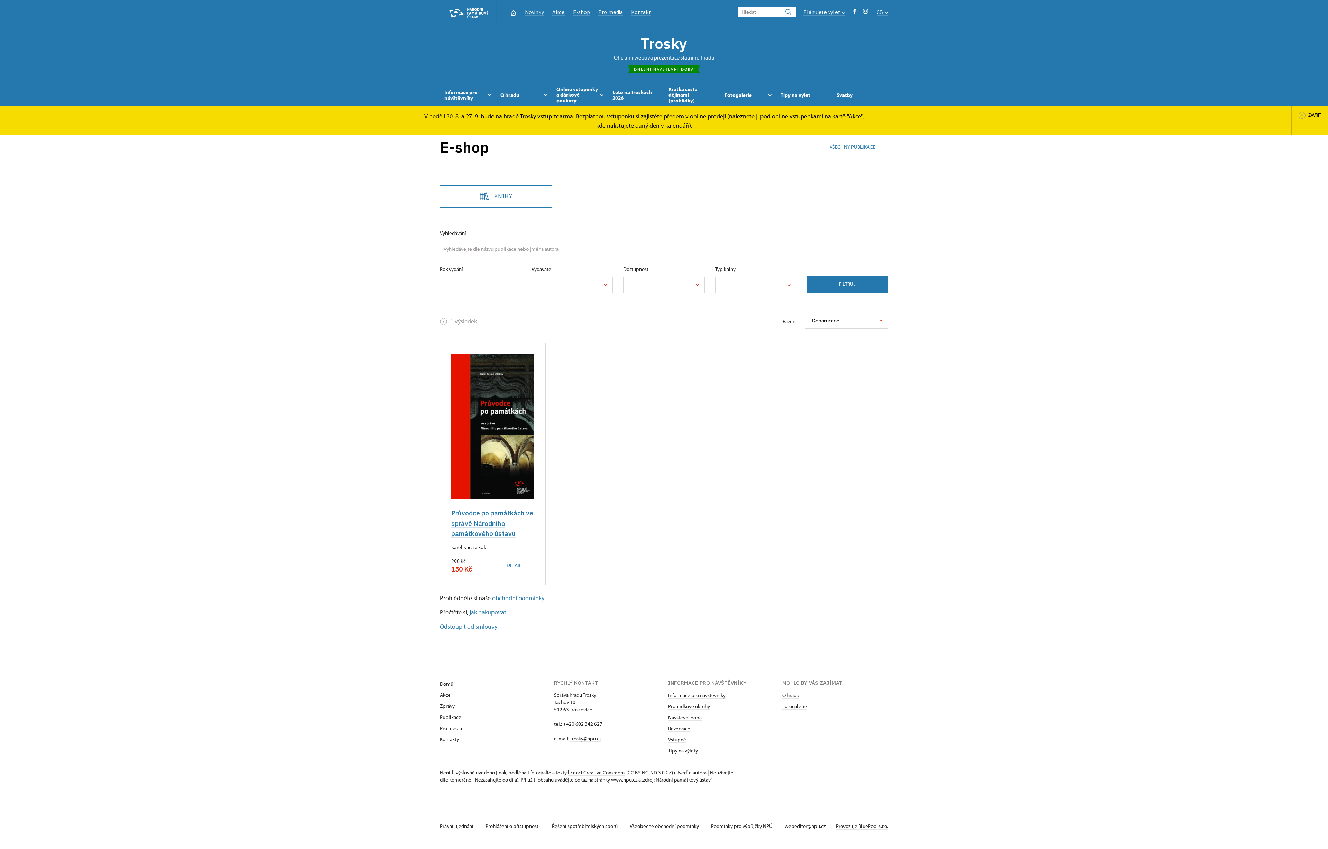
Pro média (610, 12)
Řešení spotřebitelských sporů (585, 826)
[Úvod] (513, 12)
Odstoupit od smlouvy (468, 626)
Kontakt (641, 12)
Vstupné (677, 739)
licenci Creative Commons (596, 772)
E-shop (581, 12)
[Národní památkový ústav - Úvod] (468, 13)
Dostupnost (635, 269)
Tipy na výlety (683, 750)
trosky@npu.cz (585, 738)
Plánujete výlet (822, 12)
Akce (558, 12)
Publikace (450, 717)
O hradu (790, 695)
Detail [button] (514, 565)
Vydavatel (542, 269)
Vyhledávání (453, 233)
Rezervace (679, 728)
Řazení (790, 321)
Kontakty (449, 739)
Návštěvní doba (685, 717)
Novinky (534, 12)
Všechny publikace (852, 147)
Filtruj (847, 284)
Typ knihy (725, 269)
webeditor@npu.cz (805, 826)
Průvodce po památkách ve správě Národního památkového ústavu (492, 523)
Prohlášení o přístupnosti (513, 826)
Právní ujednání (457, 826)
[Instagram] (865, 13)
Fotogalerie (794, 706)
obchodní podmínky (518, 598)
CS (880, 12)
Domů (446, 684)
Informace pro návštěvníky (697, 695)
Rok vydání (451, 269)
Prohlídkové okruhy (689, 706)
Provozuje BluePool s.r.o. (862, 826)
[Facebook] (854, 13)
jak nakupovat (488, 612)
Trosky (664, 43)
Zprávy (447, 706)
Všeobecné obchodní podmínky (665, 826)
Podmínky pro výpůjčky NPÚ (742, 826)
